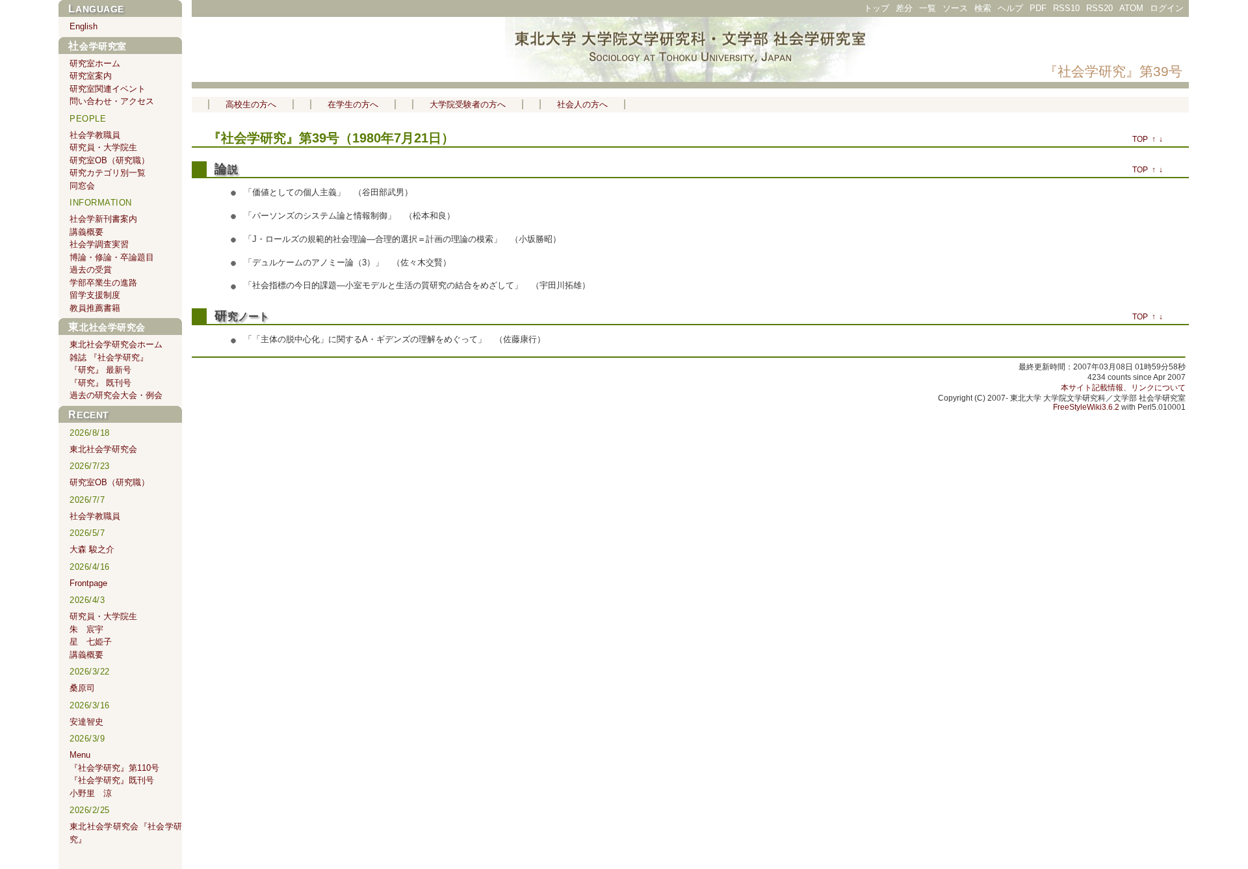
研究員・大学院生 (103, 147)
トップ (876, 8)
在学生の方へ (353, 104)
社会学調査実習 (99, 244)
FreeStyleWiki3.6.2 (1086, 407)
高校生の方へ (251, 104)
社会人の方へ (582, 104)
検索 (982, 8)
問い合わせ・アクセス (112, 101)
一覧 (927, 8)
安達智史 (86, 722)
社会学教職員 (95, 135)
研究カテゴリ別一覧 (108, 173)
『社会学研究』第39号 (1113, 71)
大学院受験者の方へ (468, 104)
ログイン (1167, 8)
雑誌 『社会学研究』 (109, 357)
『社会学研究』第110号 (114, 768)
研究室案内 (91, 76)
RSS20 (1099, 8)
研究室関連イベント (108, 89)
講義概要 (86, 232)
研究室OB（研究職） (110, 160)
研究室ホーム (95, 63)
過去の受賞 (91, 269)
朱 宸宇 (86, 629)
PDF (1038, 8)
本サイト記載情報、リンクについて (1123, 388)
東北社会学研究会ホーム (116, 344)
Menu (80, 755)
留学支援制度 (95, 295)
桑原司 (82, 688)
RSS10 (1066, 8)
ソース (955, 8)
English (84, 26)
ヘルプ (1010, 8)
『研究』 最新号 (100, 370)
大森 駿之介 (92, 549)
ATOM (1131, 8)
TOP (1140, 139)
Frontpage (88, 583)
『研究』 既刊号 (100, 383)
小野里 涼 (91, 793)
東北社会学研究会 (107, 327)
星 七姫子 (91, 642)
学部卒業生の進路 (103, 282)
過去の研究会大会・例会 (116, 395)
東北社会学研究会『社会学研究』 (126, 833)
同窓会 (82, 186)
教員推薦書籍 (95, 308)
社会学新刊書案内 (103, 219)
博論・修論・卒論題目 (112, 257)
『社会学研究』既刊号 (112, 780)
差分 (904, 8)
